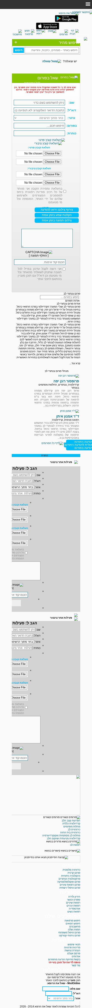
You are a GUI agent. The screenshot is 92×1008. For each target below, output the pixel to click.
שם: (71, 102)
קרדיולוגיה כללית (71, 823)
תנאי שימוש (74, 944)
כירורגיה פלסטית (71, 869)
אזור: (77, 998)
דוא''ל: (37, 481)
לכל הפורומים (32, 83)
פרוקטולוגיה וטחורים (69, 878)
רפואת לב (75, 844)
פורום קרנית (74, 872)
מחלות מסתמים (71, 826)
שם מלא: (74, 988)
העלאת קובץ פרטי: (39, 147)
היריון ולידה (74, 896)
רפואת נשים (73, 911)
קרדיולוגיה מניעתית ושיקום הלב (63, 838)
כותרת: (71, 133)
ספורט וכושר (73, 899)
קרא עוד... (75, 363)
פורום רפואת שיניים (70, 884)
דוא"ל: (71, 110)
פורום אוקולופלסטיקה (68, 881)
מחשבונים (74, 926)
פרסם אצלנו (73, 953)
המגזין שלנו (74, 929)
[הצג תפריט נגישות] (82, 38)
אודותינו (76, 956)
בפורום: (71, 125)
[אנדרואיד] (66, 21)
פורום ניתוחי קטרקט (69, 935)
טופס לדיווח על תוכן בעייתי (64, 962)
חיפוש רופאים (73, 923)
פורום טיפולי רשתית (69, 887)
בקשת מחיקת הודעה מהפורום (64, 959)
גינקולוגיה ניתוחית (70, 875)
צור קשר (75, 965)
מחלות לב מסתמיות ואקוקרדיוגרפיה (61, 835)
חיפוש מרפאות (72, 920)
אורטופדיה (74, 908)
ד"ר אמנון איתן (67, 416)
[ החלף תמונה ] (39, 255)
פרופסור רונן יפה (66, 381)
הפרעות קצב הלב (71, 820)
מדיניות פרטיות (72, 947)
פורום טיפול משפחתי (69, 932)
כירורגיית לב (74, 829)
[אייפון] (47, 28)
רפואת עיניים (73, 905)
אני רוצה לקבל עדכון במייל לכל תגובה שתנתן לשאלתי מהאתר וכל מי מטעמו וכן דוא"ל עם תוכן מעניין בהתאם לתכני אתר (40, 274)
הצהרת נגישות (72, 950)
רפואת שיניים (73, 902)
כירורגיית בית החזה (70, 832)
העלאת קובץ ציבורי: (39, 168)
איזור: (71, 118)
